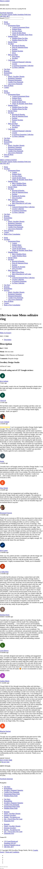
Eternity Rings (12, 42)
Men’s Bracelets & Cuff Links (21, 203)
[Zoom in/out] (1, 866)
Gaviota (14, 64)
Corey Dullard (4, 422)
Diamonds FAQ (9, 821)
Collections (11, 60)
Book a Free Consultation (12, 234)
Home (6, 22)
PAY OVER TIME (6, 760)
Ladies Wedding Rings (19, 185)
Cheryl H (3, 400)
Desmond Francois (6, 513)
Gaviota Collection (18, 209)
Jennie (2, 461)
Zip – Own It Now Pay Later (13, 819)
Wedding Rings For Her (19, 40)
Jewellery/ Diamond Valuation (13, 790)
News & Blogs (8, 85)
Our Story (7, 69)
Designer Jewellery (10, 815)
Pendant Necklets (17, 51)
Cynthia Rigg (4, 572)
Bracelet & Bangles (18, 190)
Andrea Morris (4, 681)
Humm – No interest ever (12, 817)
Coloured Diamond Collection (21, 62)
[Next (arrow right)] (3, 868)
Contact (6, 87)
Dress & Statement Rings (20, 47)
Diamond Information (15, 80)
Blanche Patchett (5, 731)
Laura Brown (4, 650)
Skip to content (5, 1)
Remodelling (8, 73)
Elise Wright (4, 488)
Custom (14, 172)
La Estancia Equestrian (19, 210)
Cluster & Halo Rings (19, 33)
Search (2, 18)
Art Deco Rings (17, 31)
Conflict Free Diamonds (15, 82)
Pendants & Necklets (18, 196)
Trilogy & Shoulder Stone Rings (22, 34)
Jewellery (7, 24)
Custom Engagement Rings (20, 27)
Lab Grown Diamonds (15, 84)
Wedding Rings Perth (11, 796)
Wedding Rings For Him (20, 38)
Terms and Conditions (12, 852)
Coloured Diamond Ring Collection (23, 207)
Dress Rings (16, 56)
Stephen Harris (4, 615)
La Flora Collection (18, 67)
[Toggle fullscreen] (3, 866)
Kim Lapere (4, 550)
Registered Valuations (15, 78)
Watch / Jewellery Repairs (16, 76)
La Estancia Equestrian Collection (22, 65)
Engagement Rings (14, 25)
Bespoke (7, 71)
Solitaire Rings (16, 29)
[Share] (5, 866)
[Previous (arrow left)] (1, 868)
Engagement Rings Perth (12, 794)
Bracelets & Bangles (18, 45)
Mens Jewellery (13, 55)
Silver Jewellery (17, 198)
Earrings (14, 49)
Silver (14, 53)
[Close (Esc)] (7, 866)
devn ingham (4, 381)
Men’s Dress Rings (18, 201)
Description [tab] (7, 339)
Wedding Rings (13, 36)
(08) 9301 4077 (5, 16)
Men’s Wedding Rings (19, 183)
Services (6, 75)
